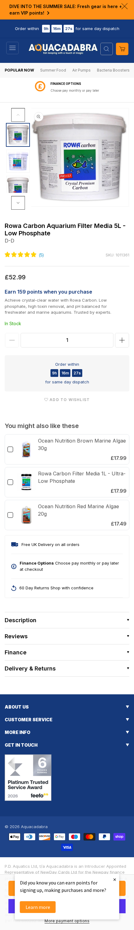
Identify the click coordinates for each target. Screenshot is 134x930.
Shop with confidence (75, 90)
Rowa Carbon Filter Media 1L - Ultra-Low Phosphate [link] (82, 477)
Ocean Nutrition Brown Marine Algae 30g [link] (82, 444)
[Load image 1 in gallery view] (18, 134)
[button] (12, 48)
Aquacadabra (34, 826)
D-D (9, 241)
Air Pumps (81, 70)
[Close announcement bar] (124, 6)
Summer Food (53, 70)
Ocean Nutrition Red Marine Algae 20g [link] (78, 510)
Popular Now (19, 70)
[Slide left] (18, 115)
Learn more (38, 907)
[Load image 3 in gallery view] (18, 187)
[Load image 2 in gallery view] (18, 161)
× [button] (114, 879)
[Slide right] (18, 203)
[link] (26, 449)
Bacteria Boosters (113, 70)
